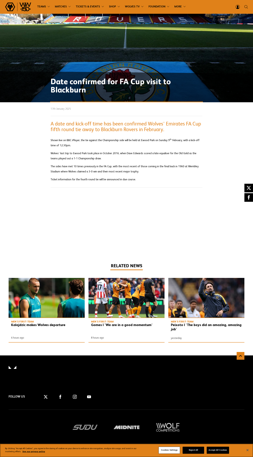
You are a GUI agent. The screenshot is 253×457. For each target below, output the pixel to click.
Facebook (248, 197)
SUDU (85, 427)
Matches (61, 6)
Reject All (193, 450)
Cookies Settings (169, 450)
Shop (112, 6)
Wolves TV (132, 6)
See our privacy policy (33, 452)
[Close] (247, 450)
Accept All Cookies (218, 450)
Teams (41, 6)
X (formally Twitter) (248, 188)
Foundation (157, 6)
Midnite (126, 427)
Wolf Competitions (168, 427)
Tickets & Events (88, 6)
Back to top (240, 356)
